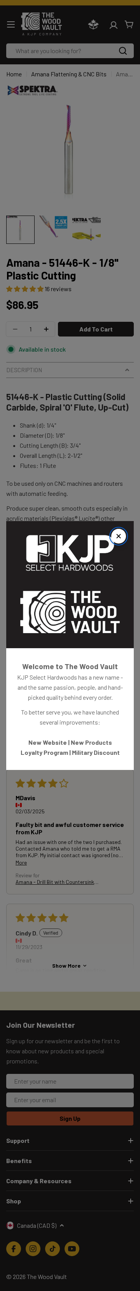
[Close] (118, 536)
